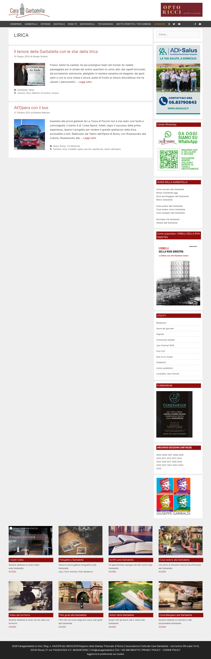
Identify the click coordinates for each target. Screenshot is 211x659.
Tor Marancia (105, 24)
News (31, 90)
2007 (169, 455)
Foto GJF (160, 351)
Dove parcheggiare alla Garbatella (172, 196)
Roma (63, 146)
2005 (158, 455)
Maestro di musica (41, 93)
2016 (164, 461)
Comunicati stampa (165, 340)
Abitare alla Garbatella (166, 222)
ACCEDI (12, 571)
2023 (175, 465)
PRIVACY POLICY (150, 649)
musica (55, 93)
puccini (87, 149)
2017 (169, 461)
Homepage (16, 24)
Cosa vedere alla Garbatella (169, 206)
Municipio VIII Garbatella (167, 219)
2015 (158, 461)
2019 (179, 461)
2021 (164, 465)
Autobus (57, 149)
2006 (164, 455)
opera (80, 149)
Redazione (161, 323)
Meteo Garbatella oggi (167, 192)
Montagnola (87, 24)
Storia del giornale (165, 328)
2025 (158, 468)
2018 (174, 461)
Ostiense (45, 24)
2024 (180, 465)
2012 (169, 458)
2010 (158, 458)
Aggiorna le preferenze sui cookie (105, 654)
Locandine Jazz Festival (167, 373)
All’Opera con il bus (31, 107)
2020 (158, 465)
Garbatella (31, 24)
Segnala (160, 334)
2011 (164, 458)
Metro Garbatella (164, 199)
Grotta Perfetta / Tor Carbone (133, 24)
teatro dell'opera (112, 149)
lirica (28, 93)
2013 (174, 458)
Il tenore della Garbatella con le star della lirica (56, 51)
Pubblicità (161, 362)
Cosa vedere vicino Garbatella (170, 209)
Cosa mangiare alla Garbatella (170, 213)
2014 (179, 458)
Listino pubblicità (164, 368)
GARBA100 (159, 24)
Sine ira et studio (164, 357)
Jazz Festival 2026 (165, 345)
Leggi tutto (85, 81)
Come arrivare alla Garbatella (170, 189)
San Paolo (59, 24)
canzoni (21, 93)
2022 (169, 465)
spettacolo (98, 149)
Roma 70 (72, 24)
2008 (175, 455)
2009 (180, 455)
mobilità (72, 149)
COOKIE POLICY (171, 649)
